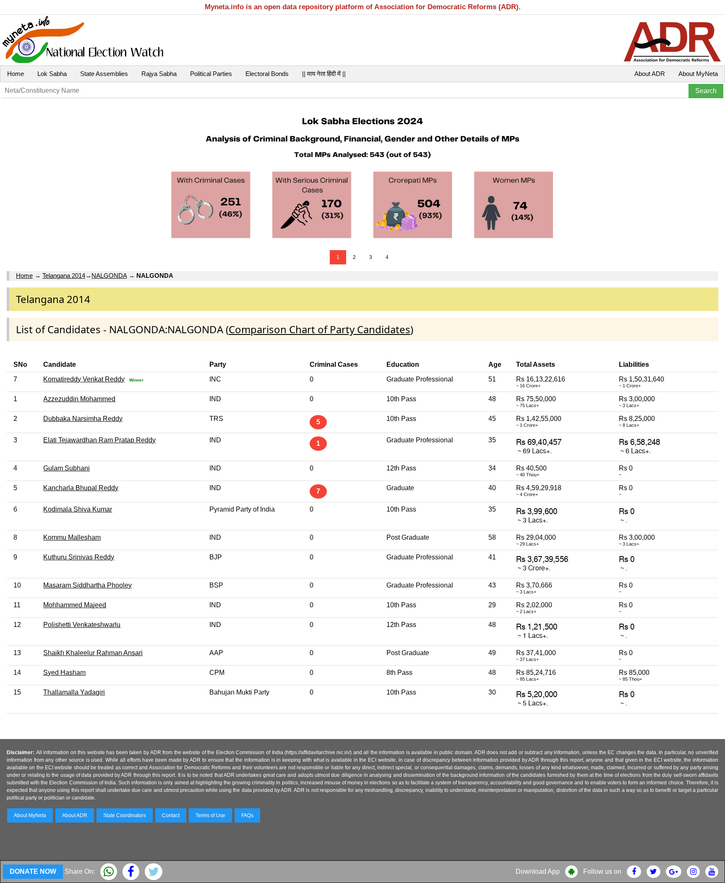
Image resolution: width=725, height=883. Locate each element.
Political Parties (211, 73)
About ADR (649, 73)
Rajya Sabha (159, 73)
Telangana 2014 (63, 275)
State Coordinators (124, 815)
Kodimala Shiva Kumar (77, 509)
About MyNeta (698, 73)
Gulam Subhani (66, 468)
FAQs (247, 815)
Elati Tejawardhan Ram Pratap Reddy (99, 440)
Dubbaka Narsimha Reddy (83, 418)
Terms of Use (210, 815)
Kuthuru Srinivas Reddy (78, 557)
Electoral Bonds (267, 73)
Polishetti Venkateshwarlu (81, 624)
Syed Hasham (64, 672)
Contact (171, 815)
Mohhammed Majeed (74, 605)
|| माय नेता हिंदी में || (324, 73)
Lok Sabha (52, 73)
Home (15, 73)
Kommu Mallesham (72, 537)
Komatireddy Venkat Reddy (84, 379)
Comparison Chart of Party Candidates (319, 329)
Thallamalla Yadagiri (74, 692)
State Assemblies (104, 73)
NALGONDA (109, 275)
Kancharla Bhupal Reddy (80, 487)
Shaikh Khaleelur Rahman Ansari (93, 652)
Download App (538, 871)
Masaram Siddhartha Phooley (87, 585)
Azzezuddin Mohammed (79, 398)
